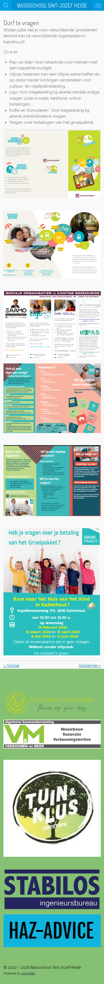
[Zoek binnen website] (6, 5)
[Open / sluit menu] (98, 5)
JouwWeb (28, 973)
